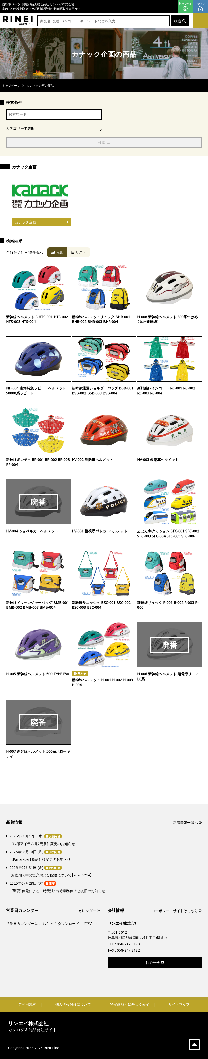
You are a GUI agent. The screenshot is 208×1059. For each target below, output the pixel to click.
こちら (44, 923)
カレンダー (87, 910)
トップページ (11, 85)
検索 (177, 21)
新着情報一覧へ (185, 822)
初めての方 (185, 3)
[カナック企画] (40, 196)
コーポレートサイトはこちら (175, 910)
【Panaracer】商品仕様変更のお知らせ (41, 859)
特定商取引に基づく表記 (129, 1004)
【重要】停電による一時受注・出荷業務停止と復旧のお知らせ (58, 890)
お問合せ (152, 962)
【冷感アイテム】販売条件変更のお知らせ (43, 843)
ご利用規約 (27, 1004)
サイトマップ (179, 1004)
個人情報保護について (73, 1004)
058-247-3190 (128, 943)
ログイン (200, 3)
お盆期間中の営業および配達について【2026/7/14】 (51, 875)
